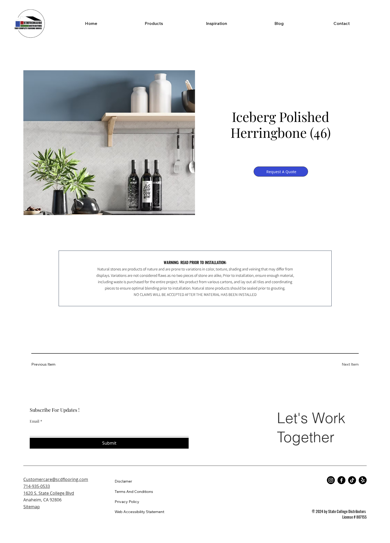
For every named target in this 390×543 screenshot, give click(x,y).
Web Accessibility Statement (139, 511)
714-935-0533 (36, 486)
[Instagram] (331, 480)
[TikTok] (352, 480)
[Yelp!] (363, 480)
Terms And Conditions (134, 491)
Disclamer (123, 481)
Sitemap (31, 507)
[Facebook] (341, 480)
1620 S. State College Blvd (48, 493)
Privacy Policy (127, 501)
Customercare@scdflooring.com (55, 479)
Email (36, 421)
